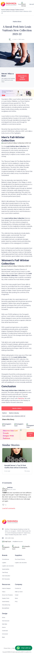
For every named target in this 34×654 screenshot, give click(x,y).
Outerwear (5, 630)
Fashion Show (19, 9)
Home (3, 9)
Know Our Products (7, 595)
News (16, 598)
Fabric (3, 591)
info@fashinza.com (18, 541)
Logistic (4, 562)
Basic (3, 637)
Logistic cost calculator (8, 566)
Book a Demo (17, 408)
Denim (4, 627)
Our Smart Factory (20, 559)
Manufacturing (6, 604)
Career (16, 595)
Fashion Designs (10, 9)
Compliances (5, 559)
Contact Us (18, 588)
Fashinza (21, 398)
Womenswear (5, 620)
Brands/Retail (5, 608)
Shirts (3, 617)
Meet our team (19, 591)
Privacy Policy (7, 648)
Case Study (5, 572)
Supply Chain (5, 598)
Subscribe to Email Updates (22, 77)
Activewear (5, 634)
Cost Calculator (6, 575)
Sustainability (5, 569)
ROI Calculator (6, 579)
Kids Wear (4, 624)
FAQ (16, 601)
